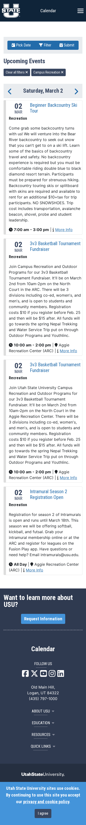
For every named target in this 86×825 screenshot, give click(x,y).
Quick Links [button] (41, 746)
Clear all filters (15, 72)
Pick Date (23, 45)
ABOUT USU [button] (41, 711)
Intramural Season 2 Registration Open (48, 494)
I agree (43, 813)
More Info (64, 229)
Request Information (43, 619)
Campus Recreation (47, 72)
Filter (47, 45)
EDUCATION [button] (41, 723)
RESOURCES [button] (41, 734)
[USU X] (34, 674)
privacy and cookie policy (46, 801)
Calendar (43, 649)
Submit (68, 45)
